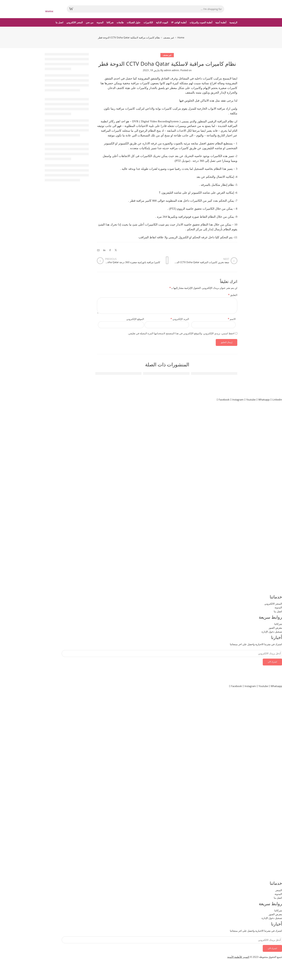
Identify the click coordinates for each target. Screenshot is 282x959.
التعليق (232, 294)
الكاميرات (148, 22)
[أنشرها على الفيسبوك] (110, 250)
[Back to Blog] (167, 260)
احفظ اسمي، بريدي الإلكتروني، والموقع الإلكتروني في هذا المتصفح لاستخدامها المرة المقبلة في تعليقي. (181, 333)
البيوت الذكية (162, 22)
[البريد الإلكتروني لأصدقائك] (98, 250)
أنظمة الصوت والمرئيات (201, 22)
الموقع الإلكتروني (135, 319)
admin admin (171, 70)
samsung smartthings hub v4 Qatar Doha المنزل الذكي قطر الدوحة (148, 373)
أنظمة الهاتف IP (179, 22)
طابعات (120, 22)
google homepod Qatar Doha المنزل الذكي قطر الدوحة (108, 373)
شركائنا (110, 22)
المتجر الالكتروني (74, 22)
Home (180, 37)
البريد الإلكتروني (180, 319)
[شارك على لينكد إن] (104, 250)
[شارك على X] (116, 250)
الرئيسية (233, 22)
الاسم (232, 319)
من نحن (90, 22)
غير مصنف (168, 37)
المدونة (100, 22)
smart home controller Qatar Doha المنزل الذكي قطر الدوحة (200, 373)
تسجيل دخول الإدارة (272, 918)
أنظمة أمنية (220, 22)
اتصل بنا (59, 22)
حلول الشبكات (134, 22)
